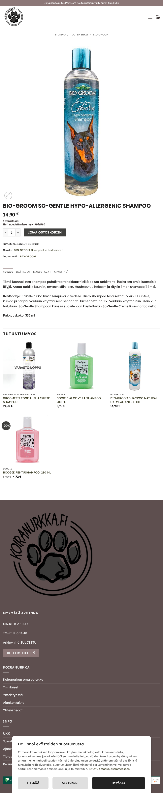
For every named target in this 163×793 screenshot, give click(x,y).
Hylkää (33, 783)
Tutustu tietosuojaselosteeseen (109, 769)
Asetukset (70, 783)
